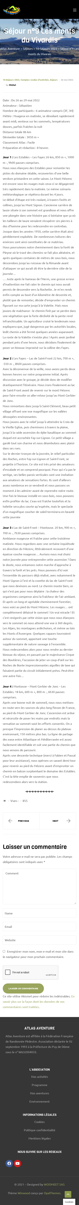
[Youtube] (17, 1163)
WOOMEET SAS (54, 1184)
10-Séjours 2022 (11, 79)
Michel (12, 84)
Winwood (24, 1193)
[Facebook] (9, 1163)
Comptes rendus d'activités (35, 79)
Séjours (54, 79)
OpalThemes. (52, 1193)
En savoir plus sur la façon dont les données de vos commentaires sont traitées (39, 1001)
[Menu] (74, 9)
